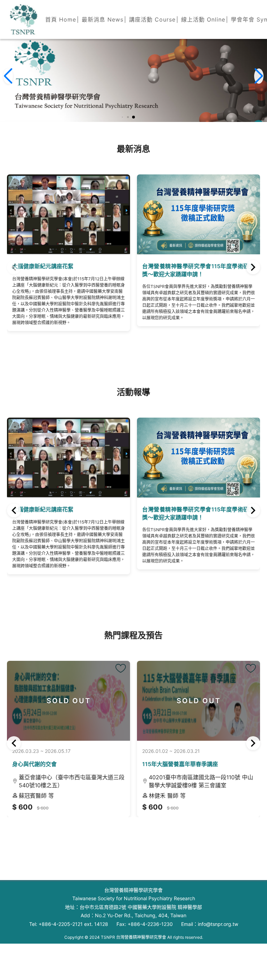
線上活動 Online (203, 19)
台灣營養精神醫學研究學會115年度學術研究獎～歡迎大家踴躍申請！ (123, 270)
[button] (122, 117)
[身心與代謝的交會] (120, 668)
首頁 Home (60, 19)
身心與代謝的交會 (34, 764)
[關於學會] (22, 19)
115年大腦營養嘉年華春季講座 (180, 764)
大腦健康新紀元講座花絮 (42, 509)
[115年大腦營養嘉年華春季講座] (250, 668)
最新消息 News (102, 19)
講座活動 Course (152, 19)
